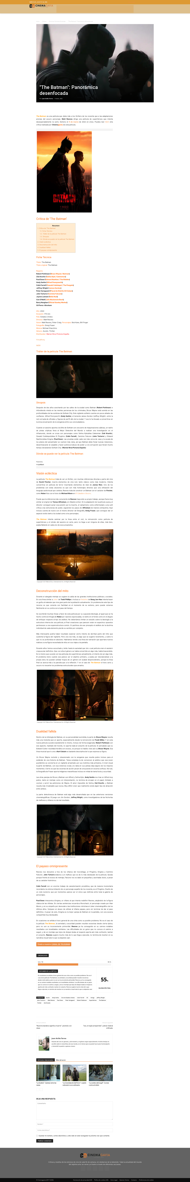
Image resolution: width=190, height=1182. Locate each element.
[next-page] (41, 1089)
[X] (43, 108)
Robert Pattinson (82, 1000)
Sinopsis (44, 236)
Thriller (39, 1003)
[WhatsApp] (59, 108)
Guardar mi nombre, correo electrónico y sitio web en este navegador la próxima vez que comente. (74, 1136)
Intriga (92, 997)
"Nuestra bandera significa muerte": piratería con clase (54, 1027)
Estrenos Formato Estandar (57, 21)
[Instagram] (89, 1168)
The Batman (102, 1000)
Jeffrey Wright (101, 997)
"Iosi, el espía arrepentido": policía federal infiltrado (98, 1027)
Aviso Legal (114, 1180)
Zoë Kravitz (47, 1003)
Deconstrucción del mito (47, 245)
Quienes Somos (124, 1180)
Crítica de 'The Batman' (46, 228)
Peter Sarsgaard (70, 1000)
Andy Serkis (55, 997)
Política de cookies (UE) (101, 1180)
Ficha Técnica (46, 231)
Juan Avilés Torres (47, 98)
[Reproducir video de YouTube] (74, 376)
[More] (64, 108)
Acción (48, 997)
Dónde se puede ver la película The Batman (57, 239)
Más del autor (61, 1060)
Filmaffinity (40, 340)
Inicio (37, 21)
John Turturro (41, 1000)
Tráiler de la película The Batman (53, 234)
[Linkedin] (48, 108)
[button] (144, 2)
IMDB (38, 345)
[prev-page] (37, 1089)
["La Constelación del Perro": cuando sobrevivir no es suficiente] (75, 1073)
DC (87, 997)
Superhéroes (93, 1000)
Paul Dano (60, 1000)
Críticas (44, 21)
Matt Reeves (51, 1000)
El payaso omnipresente (47, 250)
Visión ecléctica (44, 242)
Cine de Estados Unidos (68, 997)
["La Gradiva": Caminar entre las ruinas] (48, 1073)
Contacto (134, 1180)
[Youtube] (107, 1168)
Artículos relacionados (45, 1060)
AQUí (107, 122)
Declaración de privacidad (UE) (82, 1180)
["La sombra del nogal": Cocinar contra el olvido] (101, 1073)
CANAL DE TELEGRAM (61, 944)
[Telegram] (53, 108)
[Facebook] (38, 108)
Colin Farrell (80, 997)
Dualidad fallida (43, 247)
